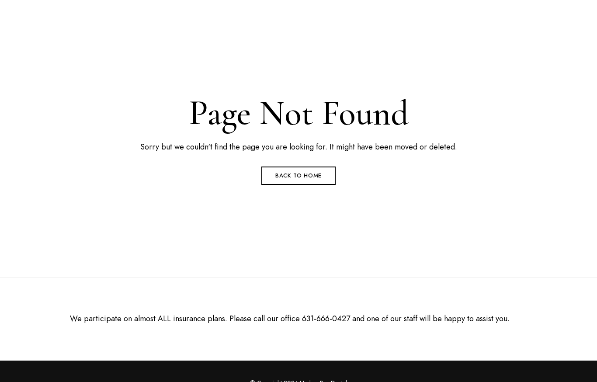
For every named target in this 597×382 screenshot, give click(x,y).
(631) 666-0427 (439, 11)
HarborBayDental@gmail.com (521, 11)
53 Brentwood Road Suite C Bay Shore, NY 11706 (110, 11)
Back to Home (298, 175)
